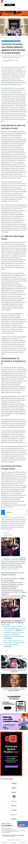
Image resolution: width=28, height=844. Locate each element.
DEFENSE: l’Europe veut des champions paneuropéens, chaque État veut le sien (15, 628)
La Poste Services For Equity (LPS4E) (11, 517)
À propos (6, 532)
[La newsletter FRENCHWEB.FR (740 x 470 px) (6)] (14, 711)
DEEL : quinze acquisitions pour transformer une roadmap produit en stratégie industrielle (14, 642)
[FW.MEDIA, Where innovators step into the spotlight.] (10, 5)
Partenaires (9, 38)
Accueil (4, 38)
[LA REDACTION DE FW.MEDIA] (10, 555)
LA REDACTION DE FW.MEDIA (13, 559)
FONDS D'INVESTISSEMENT (8, 41)
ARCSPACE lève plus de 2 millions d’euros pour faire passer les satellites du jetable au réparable (14, 634)
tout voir (5, 624)
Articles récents (8, 535)
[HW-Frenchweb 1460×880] (14, 729)
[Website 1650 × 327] (14, 13)
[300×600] (11, 775)
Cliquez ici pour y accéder (9, 569)
